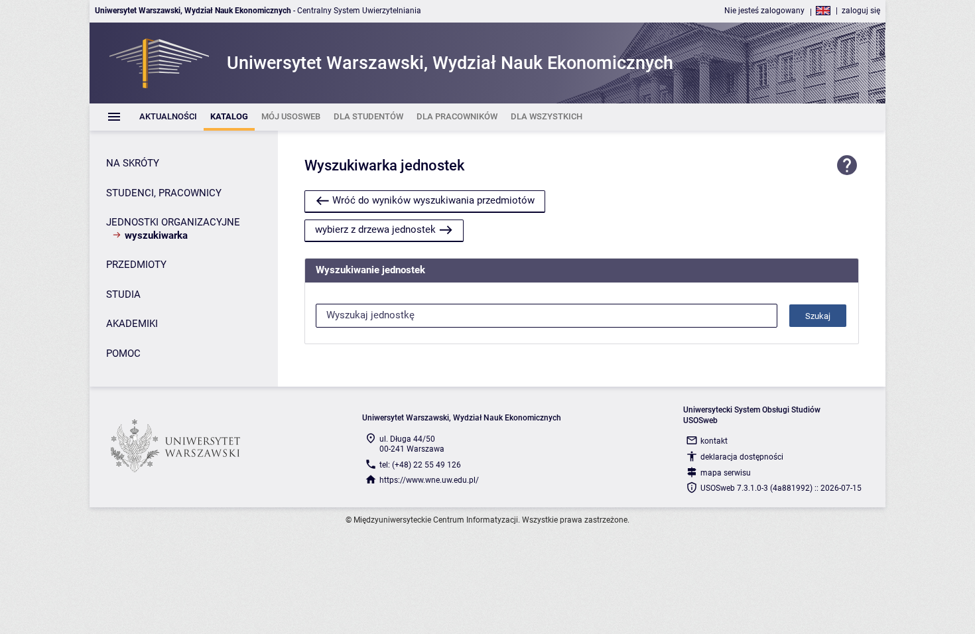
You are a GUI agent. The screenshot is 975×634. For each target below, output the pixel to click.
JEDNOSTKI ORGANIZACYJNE (173, 222)
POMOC (123, 353)
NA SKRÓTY (132, 163)
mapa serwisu (725, 472)
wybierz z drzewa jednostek (375, 229)
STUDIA (123, 294)
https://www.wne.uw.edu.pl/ (429, 480)
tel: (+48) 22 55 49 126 (420, 465)
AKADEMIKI (132, 324)
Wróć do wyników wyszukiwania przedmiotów (433, 200)
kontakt (714, 441)
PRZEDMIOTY (136, 265)
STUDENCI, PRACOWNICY (164, 193)
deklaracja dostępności (741, 457)
